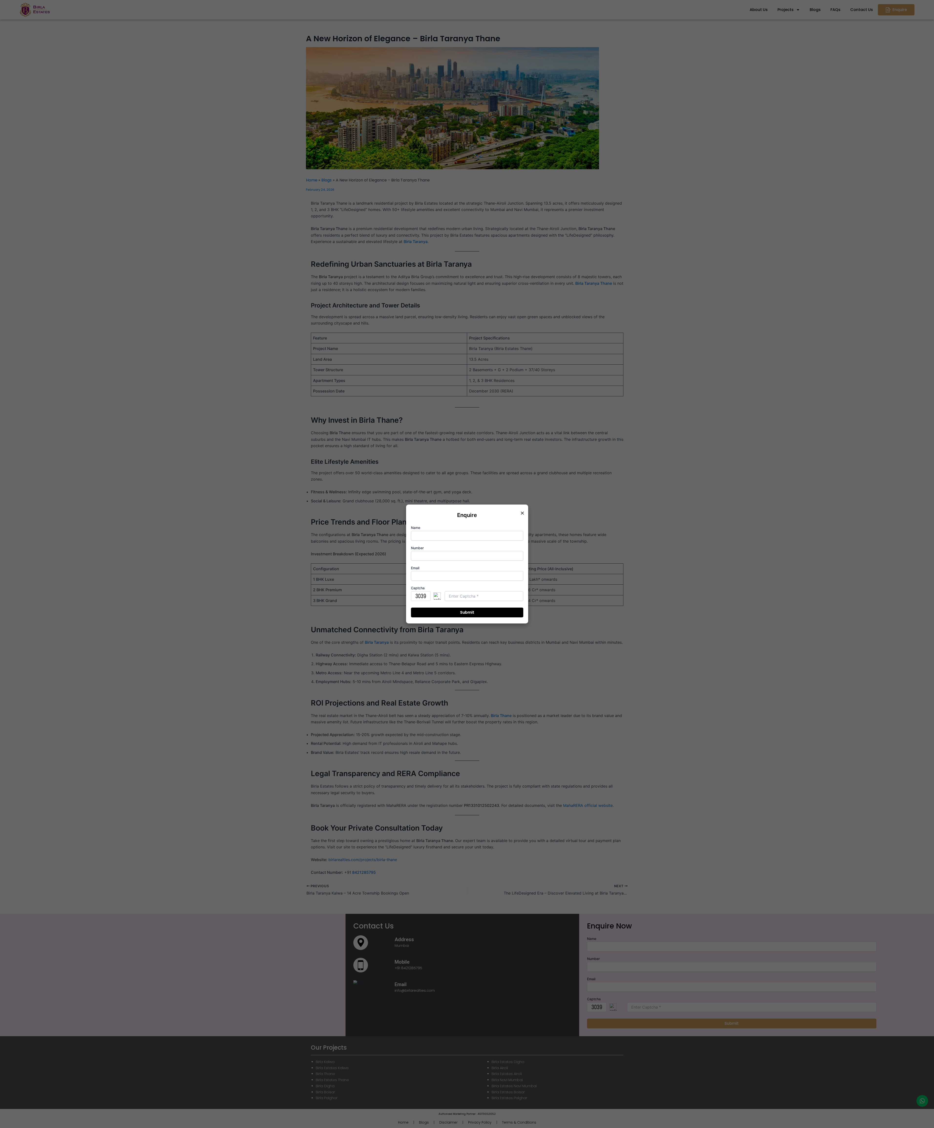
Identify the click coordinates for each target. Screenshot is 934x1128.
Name (415, 528)
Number (417, 548)
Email (415, 568)
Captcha (418, 588)
